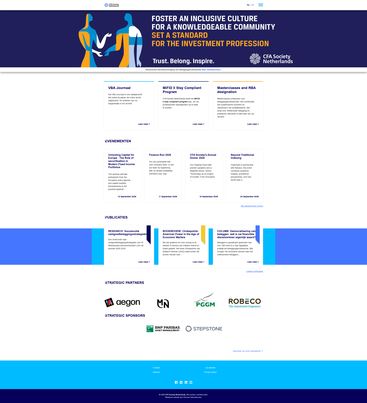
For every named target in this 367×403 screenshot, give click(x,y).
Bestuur (156, 372)
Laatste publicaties (254, 271)
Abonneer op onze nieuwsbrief (247, 351)
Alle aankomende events (252, 206)
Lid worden (210, 367)
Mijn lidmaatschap (211, 69)
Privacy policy (210, 372)
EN (252, 4)
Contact (156, 367)
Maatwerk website (172, 397)
